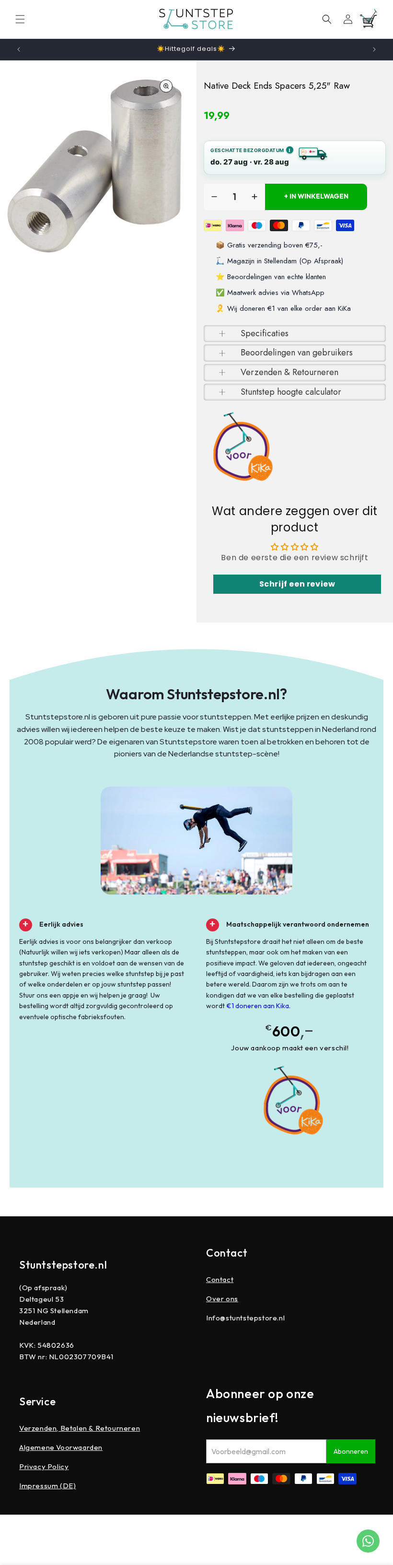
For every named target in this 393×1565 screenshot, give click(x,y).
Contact (219, 1279)
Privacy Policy (44, 1466)
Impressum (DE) (47, 1485)
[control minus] (214, 197)
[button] (20, 19)
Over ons (222, 1298)
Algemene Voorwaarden (61, 1447)
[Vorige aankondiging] (18, 49)
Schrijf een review (297, 583)
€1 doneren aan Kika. (258, 1005)
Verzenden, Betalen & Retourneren (79, 1428)
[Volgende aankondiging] (374, 49)
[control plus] (254, 197)
